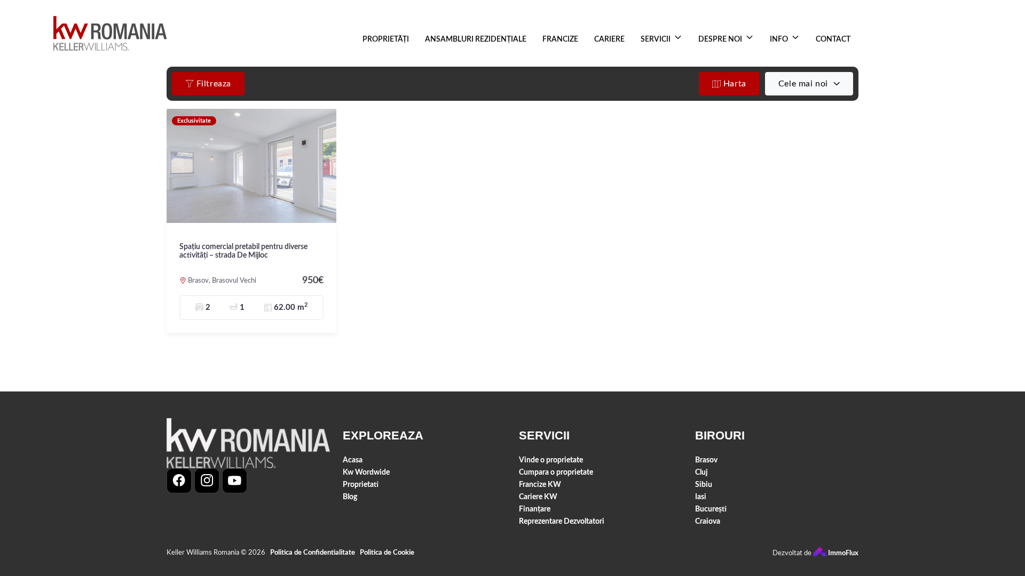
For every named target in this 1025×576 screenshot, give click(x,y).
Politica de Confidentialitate (312, 552)
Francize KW (540, 485)
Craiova (707, 521)
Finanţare (534, 509)
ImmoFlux (842, 553)
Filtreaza (212, 83)
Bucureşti (711, 509)
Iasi (700, 497)
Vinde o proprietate (551, 460)
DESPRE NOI (720, 39)
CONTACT (833, 39)
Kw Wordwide (366, 472)
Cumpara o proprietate (556, 472)
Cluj (701, 472)
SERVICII (656, 39)
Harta (733, 83)
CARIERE (609, 39)
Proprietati (361, 485)
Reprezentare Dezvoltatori (561, 521)
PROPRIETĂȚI (385, 39)
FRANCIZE (560, 39)
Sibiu (703, 485)
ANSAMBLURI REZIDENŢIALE (475, 39)
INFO (779, 39)
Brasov (706, 460)
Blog (350, 497)
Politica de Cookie (387, 552)
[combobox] (809, 83)
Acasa (352, 460)
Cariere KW (538, 497)
